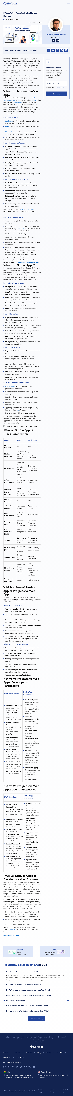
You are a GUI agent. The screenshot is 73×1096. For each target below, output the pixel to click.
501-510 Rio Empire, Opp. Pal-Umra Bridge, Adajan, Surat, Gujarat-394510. (19, 1076)
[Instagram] (13, 1067)
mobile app (18, 102)
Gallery (48, 1053)
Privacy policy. (60, 88)
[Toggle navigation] (68, 3)
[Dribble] (30, 1067)
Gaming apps (10, 386)
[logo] (10, 4)
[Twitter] (21, 1067)
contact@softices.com (13, 1062)
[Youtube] (34, 1067)
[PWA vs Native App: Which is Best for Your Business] (48, 50)
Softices (12, 929)
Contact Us (7, 1057)
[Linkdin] (17, 1067)
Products (29, 1053)
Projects (17, 1053)
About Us (60, 1053)
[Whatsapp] (4, 1067)
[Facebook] (9, 1067)
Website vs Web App (26, 209)
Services (6, 1053)
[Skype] (61, 50)
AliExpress (20, 228)
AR (18, 410)
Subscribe (56, 94)
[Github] (25, 1067)
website (34, 100)
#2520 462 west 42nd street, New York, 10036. (54, 1076)
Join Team (20, 1057)
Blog (39, 1053)
